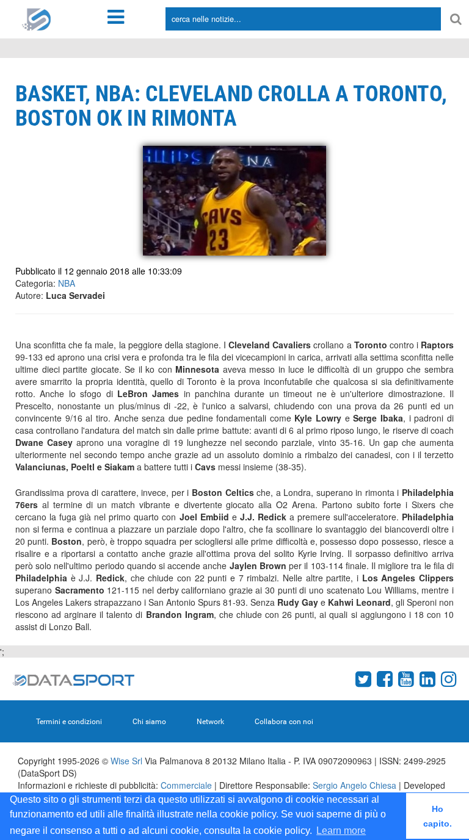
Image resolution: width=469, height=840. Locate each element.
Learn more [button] (341, 830)
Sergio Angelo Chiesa (354, 785)
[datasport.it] (36, 18)
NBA (66, 283)
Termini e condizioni (69, 721)
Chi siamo (149, 721)
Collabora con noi (284, 721)
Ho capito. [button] (437, 816)
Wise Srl (126, 761)
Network (210, 721)
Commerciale (186, 785)
